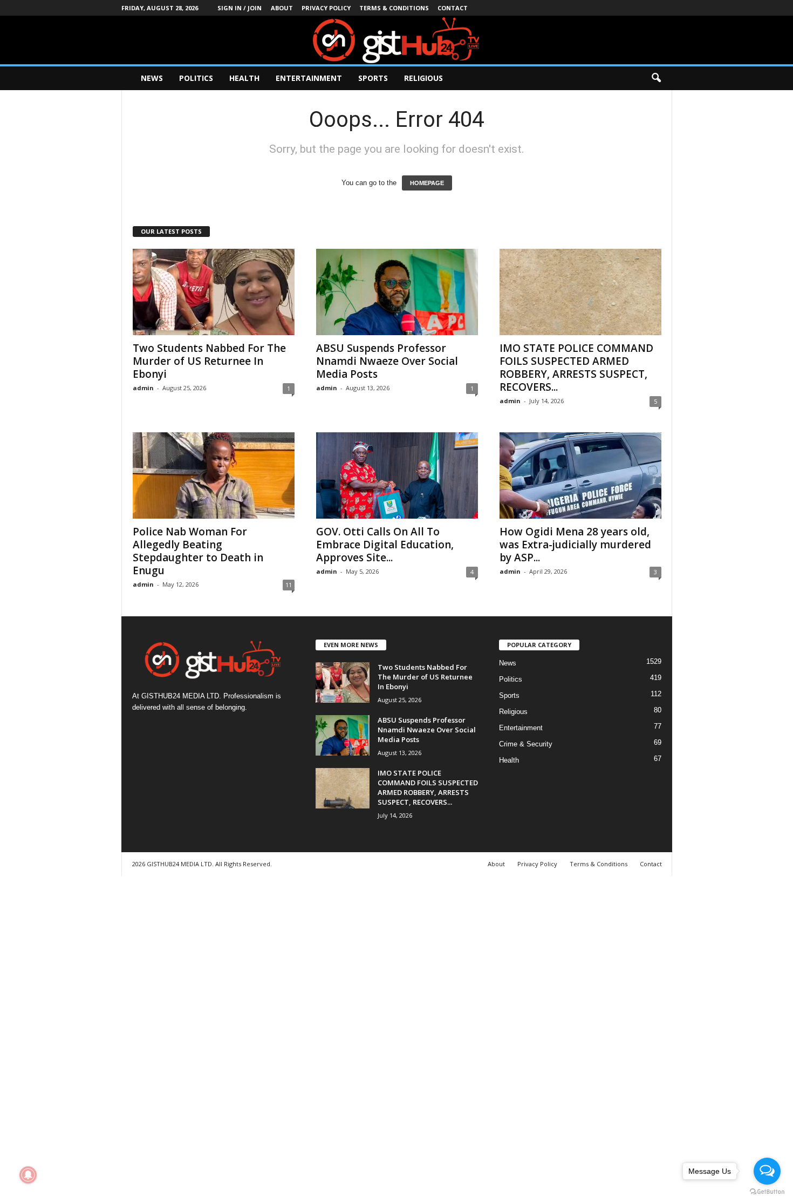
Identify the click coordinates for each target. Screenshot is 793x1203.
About (282, 8)
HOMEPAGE (427, 183)
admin (143, 388)
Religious (423, 78)
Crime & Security (525, 744)
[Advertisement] (323, 1038)
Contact (452, 8)
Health (244, 78)
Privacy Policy (326, 8)
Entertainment (309, 78)
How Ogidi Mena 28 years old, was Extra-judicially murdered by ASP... (575, 545)
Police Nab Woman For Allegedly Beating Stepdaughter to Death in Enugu (198, 551)
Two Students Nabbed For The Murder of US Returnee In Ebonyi (209, 361)
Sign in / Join (239, 8)
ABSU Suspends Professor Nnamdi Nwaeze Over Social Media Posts (387, 361)
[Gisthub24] (396, 40)
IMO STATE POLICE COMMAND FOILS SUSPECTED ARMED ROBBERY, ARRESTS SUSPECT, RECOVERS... (576, 367)
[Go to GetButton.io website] (767, 1191)
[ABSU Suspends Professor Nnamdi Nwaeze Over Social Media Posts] (397, 292)
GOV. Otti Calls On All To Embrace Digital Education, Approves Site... (385, 545)
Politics (196, 78)
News (152, 78)
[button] (656, 78)
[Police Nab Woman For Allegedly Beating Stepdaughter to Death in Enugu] (214, 475)
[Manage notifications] (28, 1175)
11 (288, 585)
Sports (373, 78)
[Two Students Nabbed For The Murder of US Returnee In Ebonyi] (214, 292)
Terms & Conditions (394, 8)
